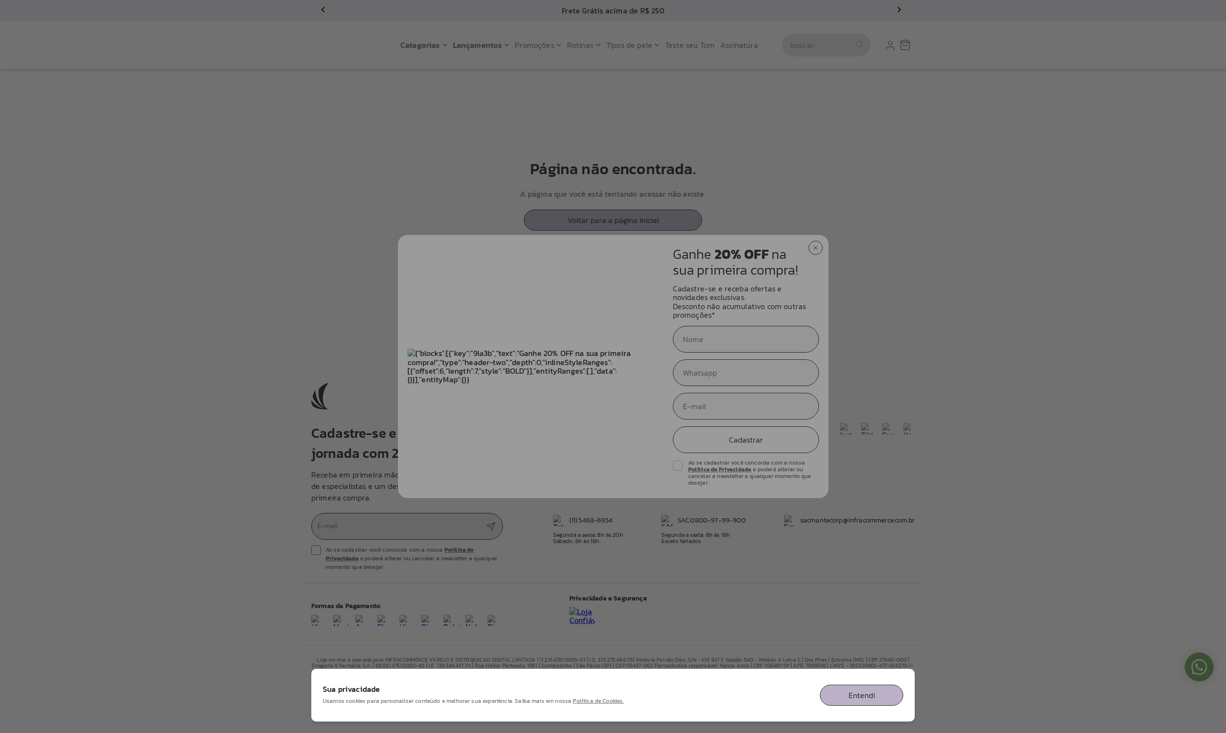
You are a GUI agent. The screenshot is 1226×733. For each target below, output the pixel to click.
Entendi (862, 695)
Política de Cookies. (598, 701)
